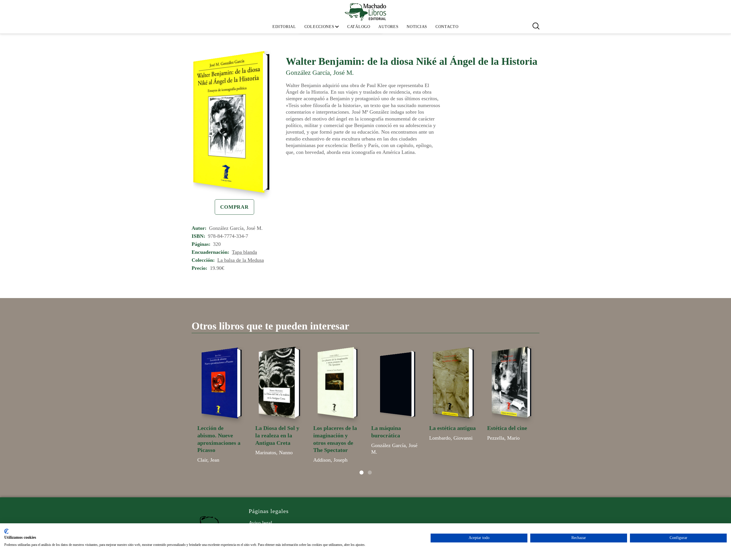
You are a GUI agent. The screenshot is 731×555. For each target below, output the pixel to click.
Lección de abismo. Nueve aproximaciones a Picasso (218, 439)
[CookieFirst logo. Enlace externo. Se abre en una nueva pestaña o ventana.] (6, 531)
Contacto (447, 26)
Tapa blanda (244, 252)
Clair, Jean (208, 460)
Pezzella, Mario (503, 438)
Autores (388, 26)
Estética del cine (507, 428)
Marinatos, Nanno (274, 452)
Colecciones (319, 26)
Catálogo (358, 26)
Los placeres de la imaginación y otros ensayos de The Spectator (335, 439)
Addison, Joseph (330, 460)
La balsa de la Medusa (240, 260)
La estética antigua (452, 428)
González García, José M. (320, 72)
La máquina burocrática (386, 432)
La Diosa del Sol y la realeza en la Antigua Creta (277, 435)
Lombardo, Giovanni (451, 438)
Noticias (417, 26)
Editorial (284, 26)
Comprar (234, 207)
